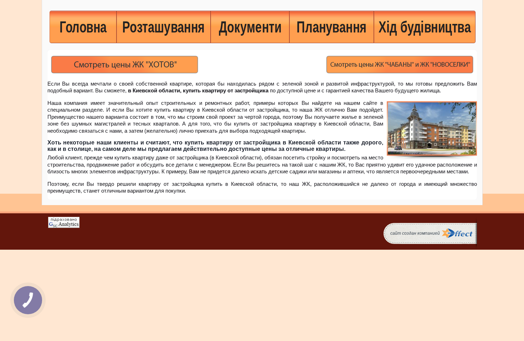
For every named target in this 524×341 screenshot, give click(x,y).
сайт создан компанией (415, 233)
